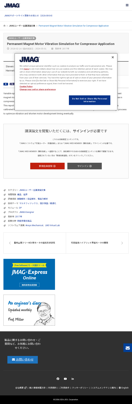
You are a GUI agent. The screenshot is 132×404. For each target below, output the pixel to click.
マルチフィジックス (28, 203)
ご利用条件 (64, 388)
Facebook (58, 379)
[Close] (113, 57)
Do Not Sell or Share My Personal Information (89, 100)
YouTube (66, 379)
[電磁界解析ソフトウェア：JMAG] (12, 5)
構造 (19, 194)
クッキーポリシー (80, 388)
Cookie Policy (26, 86)
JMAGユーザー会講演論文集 (21, 38)
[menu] (127, 5)
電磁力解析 (43, 199)
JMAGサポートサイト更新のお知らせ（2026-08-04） (29, 16)
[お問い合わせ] (127, 347)
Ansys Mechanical (34, 225)
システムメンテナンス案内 (103, 388)
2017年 (18, 216)
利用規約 (52, 388)
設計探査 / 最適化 (48, 203)
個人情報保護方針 (37, 388)
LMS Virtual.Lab (52, 225)
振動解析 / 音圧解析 (26, 199)
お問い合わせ (24, 359)
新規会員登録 (46, 166)
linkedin (74, 379)
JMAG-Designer (26, 212)
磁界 (25, 194)
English (125, 388)
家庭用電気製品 (24, 221)
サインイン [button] (83, 166)
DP (20, 208)
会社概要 (19, 388)
